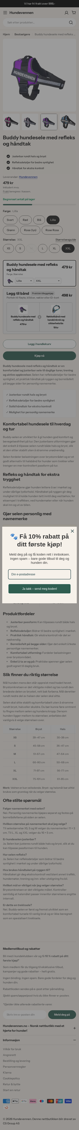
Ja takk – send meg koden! (39, 588)
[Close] (72, 531)
